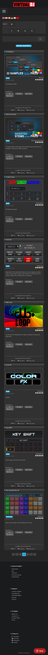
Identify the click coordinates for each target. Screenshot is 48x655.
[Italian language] (15, 18)
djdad (41, 77)
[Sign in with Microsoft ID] (18, 31)
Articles (14, 597)
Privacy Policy (16, 618)
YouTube (16, 638)
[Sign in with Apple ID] (25, 31)
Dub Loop (9, 302)
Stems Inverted (11, 114)
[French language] (9, 18)
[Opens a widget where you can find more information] (39, 651)
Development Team (38, 140)
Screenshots (15, 577)
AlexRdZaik (40, 453)
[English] (3, 18)
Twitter (15, 642)
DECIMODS (40, 203)
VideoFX (8, 240)
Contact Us (15, 616)
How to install (31, 110)
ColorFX (8, 365)
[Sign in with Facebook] (11, 31)
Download (15, 569)
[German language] (12, 18)
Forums (14, 599)
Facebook (15, 636)
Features (14, 573)
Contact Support (16, 591)
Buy (13, 571)
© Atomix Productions (24, 653)
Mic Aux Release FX (12, 490)
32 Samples (10, 52)
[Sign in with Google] (32, 31)
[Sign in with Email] (12, 24)
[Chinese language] (17, 18)
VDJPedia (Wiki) (16, 595)
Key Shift (9, 428)
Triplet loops (10, 177)
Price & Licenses (16, 575)
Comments (22, 110)
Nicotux (41, 516)
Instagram (16, 640)
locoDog (41, 328)
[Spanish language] (6, 18)
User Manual (15, 593)
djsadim (41, 391)
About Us (14, 614)
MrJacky (41, 265)
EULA (13, 620)
